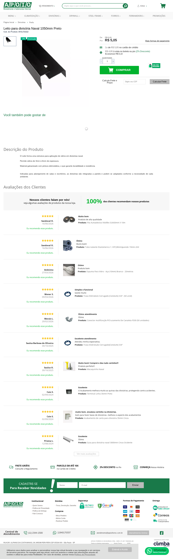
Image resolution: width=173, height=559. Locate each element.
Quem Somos (38, 505)
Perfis (31, 22)
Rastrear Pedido (62, 521)
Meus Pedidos (61, 516)
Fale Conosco (38, 514)
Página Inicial (9, 22)
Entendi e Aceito (120, 549)
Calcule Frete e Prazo (109, 82)
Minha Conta (60, 518)
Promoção (32, 39)
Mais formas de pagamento (157, 41)
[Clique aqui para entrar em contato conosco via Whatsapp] (157, 551)
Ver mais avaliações (86, 454)
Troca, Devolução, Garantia (66, 505)
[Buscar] (125, 6)
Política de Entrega (39, 511)
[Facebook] (161, 532)
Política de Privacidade (84, 554)
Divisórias (22, 22)
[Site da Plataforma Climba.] (161, 543)
